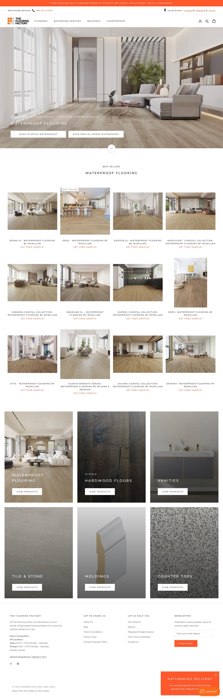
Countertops (116, 21)
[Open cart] (214, 21)
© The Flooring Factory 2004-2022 (33, 687)
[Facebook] (11, 663)
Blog (86, 626)
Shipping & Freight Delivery (141, 631)
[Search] (207, 21)
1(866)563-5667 (39, 657)
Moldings (93, 21)
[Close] (215, 675)
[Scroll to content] (111, 148)
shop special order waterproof (96, 134)
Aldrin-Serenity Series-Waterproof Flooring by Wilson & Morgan (85, 386)
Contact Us (133, 642)
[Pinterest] (18, 663)
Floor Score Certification (139, 637)
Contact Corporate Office (95, 642)
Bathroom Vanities (67, 21)
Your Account (134, 621)
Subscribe (186, 643)
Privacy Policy (90, 637)
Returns (131, 626)
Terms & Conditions (93, 631)
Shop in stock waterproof (38, 134)
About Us (88, 621)
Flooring (41, 21)
